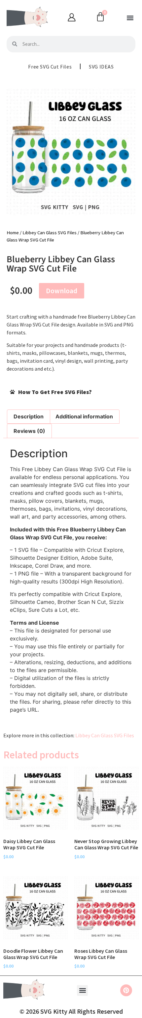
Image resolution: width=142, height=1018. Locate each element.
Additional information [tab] (84, 416)
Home (13, 233)
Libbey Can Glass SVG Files (49, 233)
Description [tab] (29, 416)
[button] (129, 18)
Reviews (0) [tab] (29, 431)
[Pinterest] (126, 990)
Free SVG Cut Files (50, 66)
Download (61, 290)
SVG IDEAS (101, 66)
